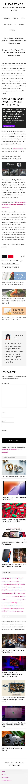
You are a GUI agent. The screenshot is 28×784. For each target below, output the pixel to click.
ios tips (8, 593)
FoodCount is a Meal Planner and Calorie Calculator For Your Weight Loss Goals (13, 301)
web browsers (21, 608)
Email (4, 421)
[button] (18, 30)
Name (4, 412)
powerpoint (14, 599)
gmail (20, 587)
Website (4, 430)
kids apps (23, 593)
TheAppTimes (14, 4)
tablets (11, 608)
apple (17, 581)
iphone (17, 593)
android (7, 578)
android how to (12, 581)
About (3, 772)
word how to (13, 611)
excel (14, 584)
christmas (22, 581)
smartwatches (19, 606)
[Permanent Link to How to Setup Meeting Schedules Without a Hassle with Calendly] (14, 274)
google (4, 590)
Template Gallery (6, 780)
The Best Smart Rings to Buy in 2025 (14, 477)
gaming (16, 587)
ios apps (15, 590)
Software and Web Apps (16, 38)
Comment (5, 383)
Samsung (13, 602)
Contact (4, 774)
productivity (6, 603)
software (4, 608)
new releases (15, 597)
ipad (12, 593)
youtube (21, 611)
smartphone (4, 606)
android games (5, 581)
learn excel (4, 596)
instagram (9, 590)
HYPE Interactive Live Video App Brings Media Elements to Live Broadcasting (14, 204)
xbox (18, 611)
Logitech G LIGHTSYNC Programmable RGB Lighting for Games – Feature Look (12, 674)
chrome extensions (7, 584)
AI (2, 578)
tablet (7, 608)
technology (15, 608)
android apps (17, 578)
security (19, 603)
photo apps (9, 599)
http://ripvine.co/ (18, 149)
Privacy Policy (5, 777)
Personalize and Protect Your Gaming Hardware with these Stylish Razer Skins (14, 725)
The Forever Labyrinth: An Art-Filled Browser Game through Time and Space (13, 699)
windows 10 (5, 611)
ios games (21, 590)
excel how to (20, 584)
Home (6, 38)
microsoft (8, 597)
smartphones (11, 606)
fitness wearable (11, 587)
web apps (12, 263)
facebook (4, 587)
